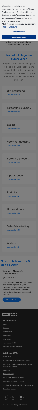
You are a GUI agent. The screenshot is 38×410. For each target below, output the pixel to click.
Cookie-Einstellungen (19, 31)
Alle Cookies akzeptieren (19, 37)
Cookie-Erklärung (10, 27)
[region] (19, 20)
